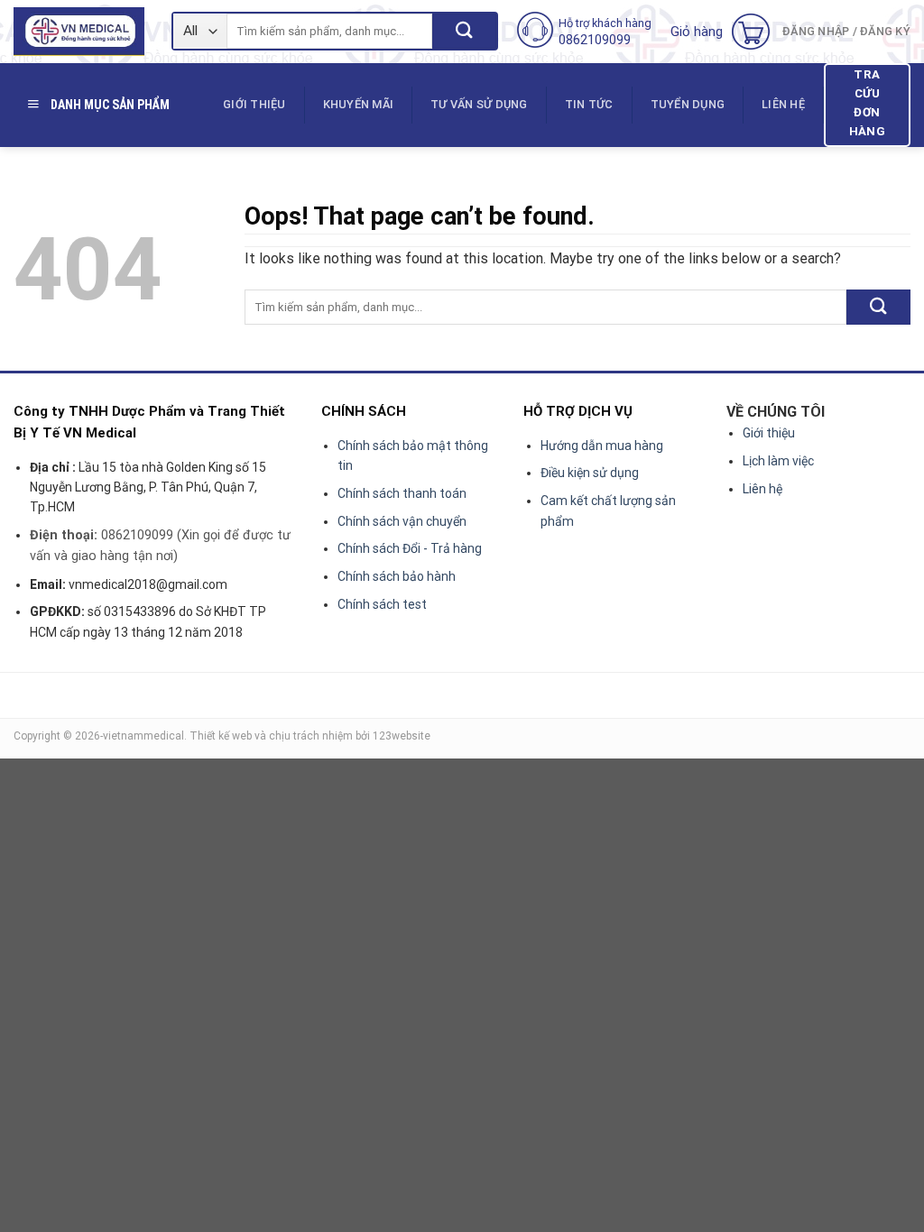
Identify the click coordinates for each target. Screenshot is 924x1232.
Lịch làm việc (778, 461)
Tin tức (589, 104)
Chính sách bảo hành (396, 576)
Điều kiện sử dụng (590, 472)
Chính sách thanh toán (402, 493)
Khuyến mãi (358, 104)
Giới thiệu (254, 104)
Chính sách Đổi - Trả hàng (409, 548)
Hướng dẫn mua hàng (602, 445)
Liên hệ (783, 104)
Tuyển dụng (688, 104)
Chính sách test (382, 604)
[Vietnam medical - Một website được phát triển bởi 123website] (79, 32)
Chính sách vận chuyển (402, 521)
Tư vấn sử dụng (479, 104)
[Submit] (464, 31)
